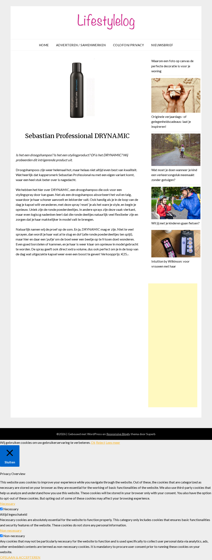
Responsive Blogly (118, 434)
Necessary (10, 509)
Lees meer (113, 442)
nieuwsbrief (162, 45)
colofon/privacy (128, 45)
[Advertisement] (172, 345)
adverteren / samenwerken (81, 45)
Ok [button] (93, 442)
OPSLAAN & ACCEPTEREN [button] (20, 557)
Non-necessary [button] (11, 530)
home (44, 45)
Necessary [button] (7, 504)
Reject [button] (100, 442)
